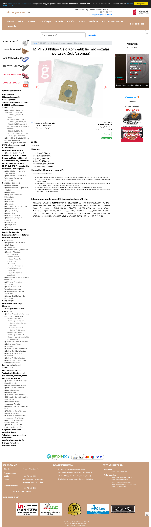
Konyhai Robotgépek (13, 211)
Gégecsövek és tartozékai (15, 243)
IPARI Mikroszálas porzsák (13, 145)
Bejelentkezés (137, 24)
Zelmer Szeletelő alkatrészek (16, 349)
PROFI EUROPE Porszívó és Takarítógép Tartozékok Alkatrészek (15, 178)
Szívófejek (10, 245)
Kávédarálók (10, 192)
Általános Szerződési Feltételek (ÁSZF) (72, 469)
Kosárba (106, 134)
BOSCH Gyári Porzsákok (17, 119)
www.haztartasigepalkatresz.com (124, 484)
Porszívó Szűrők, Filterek (13, 150)
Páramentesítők (9, 445)
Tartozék (59, 21)
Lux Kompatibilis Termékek (14, 163)
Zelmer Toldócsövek (17, 330)
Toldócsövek (10, 247)
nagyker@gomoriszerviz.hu (102, 14)
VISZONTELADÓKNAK (112, 21)
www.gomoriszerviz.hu (120, 472)
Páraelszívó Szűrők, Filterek (14, 155)
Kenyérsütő (10, 204)
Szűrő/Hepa (45, 21)
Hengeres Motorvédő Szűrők (14, 158)
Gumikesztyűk (11, 392)
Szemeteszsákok (12, 390)
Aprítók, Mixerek (12, 185)
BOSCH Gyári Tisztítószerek (16, 143)
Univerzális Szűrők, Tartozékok (15, 161)
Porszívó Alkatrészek (13, 252)
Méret (21, 21)
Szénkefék (12, 261)
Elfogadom (141, 3)
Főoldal (10, 21)
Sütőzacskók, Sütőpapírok (15, 388)
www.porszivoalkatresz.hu (121, 482)
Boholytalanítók (11, 225)
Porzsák (31, 21)
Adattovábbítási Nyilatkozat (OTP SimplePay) (74, 476)
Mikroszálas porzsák (11, 97)
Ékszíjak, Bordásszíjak (16, 266)
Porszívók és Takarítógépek (14, 229)
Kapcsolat (12, 26)
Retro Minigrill (8, 301)
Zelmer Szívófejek (16, 328)
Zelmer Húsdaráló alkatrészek (17, 342)
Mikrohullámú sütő (12, 208)
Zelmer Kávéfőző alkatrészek (16, 351)
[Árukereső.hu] (132, 98)
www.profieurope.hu (119, 486)
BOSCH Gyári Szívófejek (17, 122)
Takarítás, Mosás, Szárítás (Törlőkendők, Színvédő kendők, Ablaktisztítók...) (16, 397)
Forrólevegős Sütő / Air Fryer (16, 206)
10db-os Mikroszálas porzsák (15, 102)
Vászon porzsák (9, 100)
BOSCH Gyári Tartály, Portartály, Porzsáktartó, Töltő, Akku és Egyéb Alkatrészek (18, 133)
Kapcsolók (12, 263)
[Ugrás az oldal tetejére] (147, 514)
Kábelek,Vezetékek (15, 259)
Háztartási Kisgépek (11, 183)
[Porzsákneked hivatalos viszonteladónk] (74, 509)
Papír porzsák (8, 94)
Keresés (92, 35)
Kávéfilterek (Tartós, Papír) (16, 385)
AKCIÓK (71, 21)
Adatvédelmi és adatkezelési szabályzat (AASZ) (75, 473)
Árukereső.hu (132, 101)
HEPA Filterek (8, 148)
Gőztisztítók (10, 213)
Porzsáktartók (13, 254)
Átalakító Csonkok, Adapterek (17, 250)
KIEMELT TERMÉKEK (88, 21)
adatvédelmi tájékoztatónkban (20, 3)
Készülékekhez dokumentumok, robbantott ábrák (76, 479)
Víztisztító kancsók (13, 215)
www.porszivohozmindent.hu (122, 477)
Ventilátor (9, 227)
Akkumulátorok (13, 256)
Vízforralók (10, 201)
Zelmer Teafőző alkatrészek (16, 358)
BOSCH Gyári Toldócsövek (17, 124)
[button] (37, 87)
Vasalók (9, 199)
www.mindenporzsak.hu (120, 480)
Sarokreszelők (11, 222)
